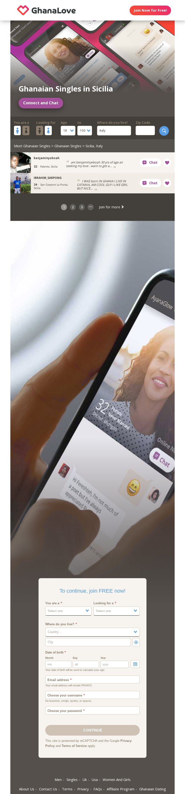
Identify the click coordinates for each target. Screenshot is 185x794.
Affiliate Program (120, 789)
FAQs (97, 789)
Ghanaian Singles (67, 145)
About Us (26, 789)
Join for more (110, 206)
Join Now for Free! (150, 10)
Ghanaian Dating (152, 789)
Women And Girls (117, 779)
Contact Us (48, 789)
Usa (95, 779)
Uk (84, 779)
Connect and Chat (40, 102)
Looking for (46, 122)
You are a (21, 122)
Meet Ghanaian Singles (32, 145)
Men (58, 779)
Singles (72, 779)
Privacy (83, 789)
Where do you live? (112, 122)
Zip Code (143, 122)
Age (64, 122)
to (79, 122)
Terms (67, 789)
